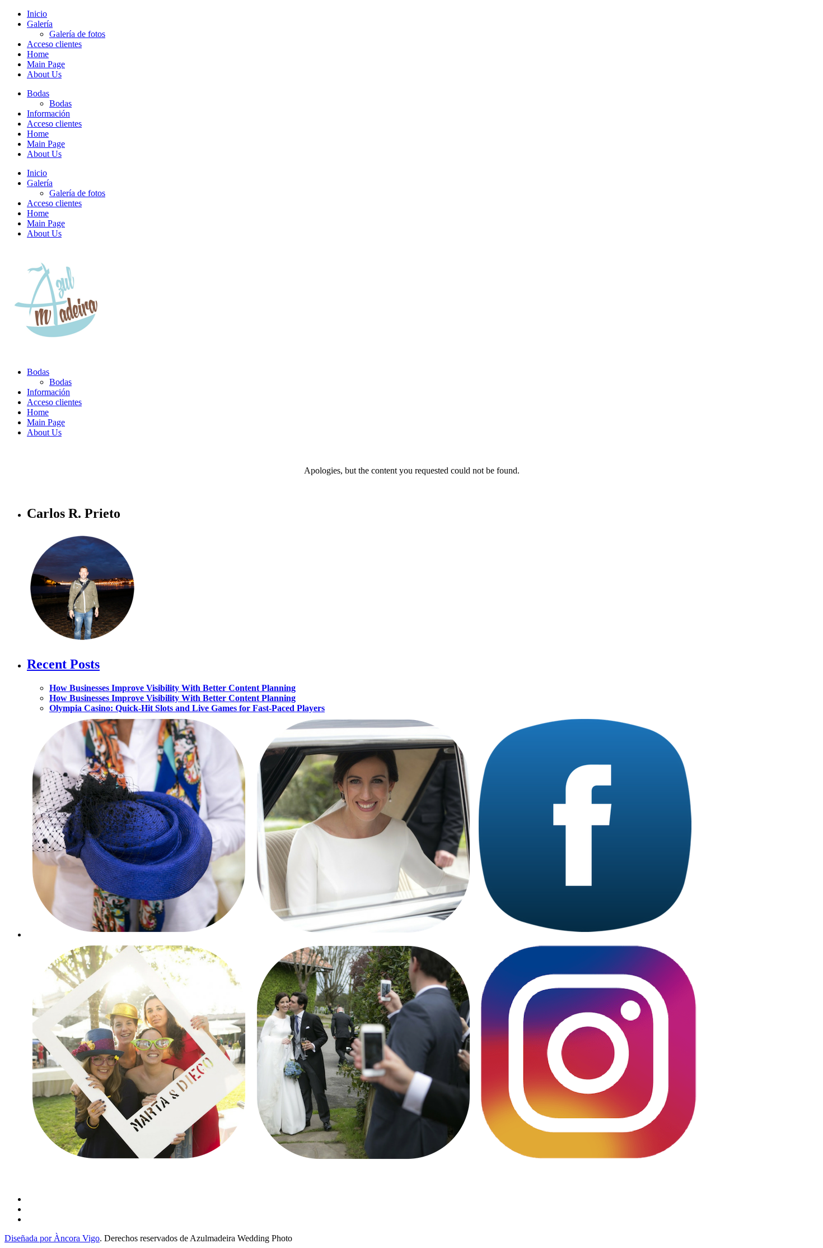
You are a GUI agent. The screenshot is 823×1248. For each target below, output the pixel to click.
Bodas (38, 93)
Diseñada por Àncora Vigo (52, 1238)
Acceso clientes (54, 44)
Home (38, 54)
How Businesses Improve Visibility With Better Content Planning (172, 688)
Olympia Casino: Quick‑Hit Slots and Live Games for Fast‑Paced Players (187, 708)
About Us (44, 74)
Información (48, 113)
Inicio (37, 13)
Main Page (46, 64)
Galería (40, 24)
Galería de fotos (77, 34)
